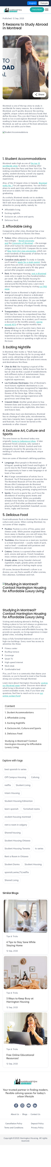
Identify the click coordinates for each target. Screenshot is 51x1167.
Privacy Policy (37, 1127)
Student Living (23, 785)
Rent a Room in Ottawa (16, 856)
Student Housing (33, 864)
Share (41, 94)
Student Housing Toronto (17, 848)
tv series (39, 848)
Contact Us (35, 1114)
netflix (8, 785)
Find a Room (37, 9)
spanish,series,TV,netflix (17, 872)
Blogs (24, 1114)
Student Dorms (12, 864)
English (32, 3)
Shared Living (12, 880)
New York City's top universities (21, 251)
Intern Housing (12, 793)
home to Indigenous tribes (24, 441)
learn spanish (11, 809)
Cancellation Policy (13, 1123)
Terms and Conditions (13, 1127)
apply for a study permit (29, 262)
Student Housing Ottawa (17, 840)
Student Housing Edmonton (19, 801)
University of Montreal (22, 243)
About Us (15, 1114)
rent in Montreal (39, 273)
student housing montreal (18, 816)
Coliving (35, 777)
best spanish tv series (15, 769)
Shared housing (13, 832)
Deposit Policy (37, 1123)
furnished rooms (31, 809)
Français (44, 3)
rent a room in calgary (16, 824)
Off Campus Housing (15, 777)
